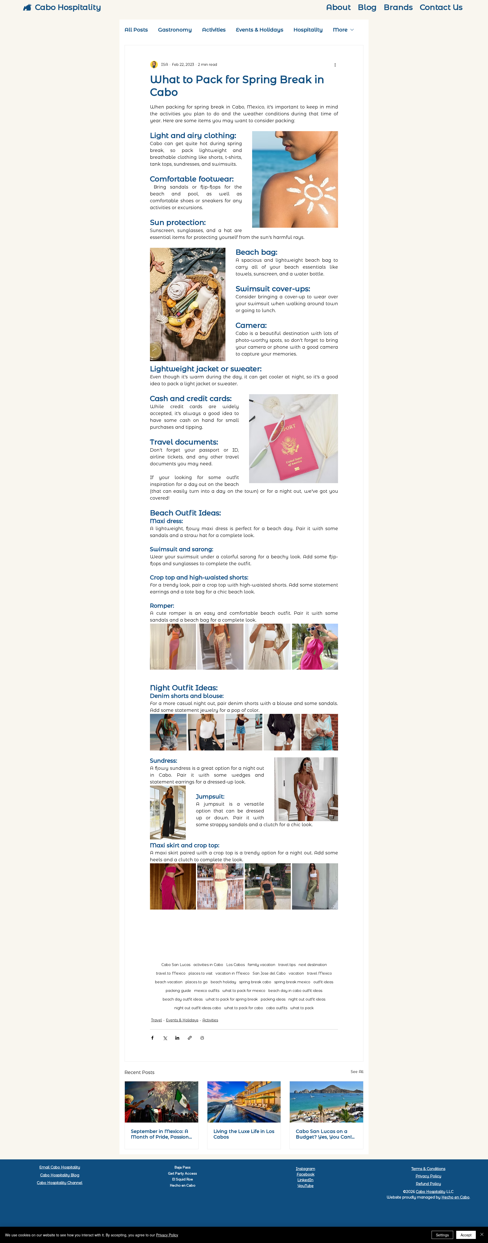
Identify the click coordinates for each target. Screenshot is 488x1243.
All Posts (136, 30)
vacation (296, 973)
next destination (313, 965)
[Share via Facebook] (152, 1037)
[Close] (482, 1235)
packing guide (178, 991)
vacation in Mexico (233, 973)
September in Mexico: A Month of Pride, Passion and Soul (160, 1134)
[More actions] (335, 65)
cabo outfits (276, 1008)
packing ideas (273, 999)
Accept (466, 1234)
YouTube (305, 1186)
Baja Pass (182, 1167)
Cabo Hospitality (68, 7)
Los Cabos (235, 965)
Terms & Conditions (428, 1169)
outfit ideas (323, 982)
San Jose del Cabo (269, 973)
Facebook (305, 1174)
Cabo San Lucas (175, 965)
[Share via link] (189, 1037)
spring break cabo (255, 982)
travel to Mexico (171, 973)
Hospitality (308, 30)
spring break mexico (292, 982)
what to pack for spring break (232, 999)
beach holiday (223, 982)
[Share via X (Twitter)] (164, 1037)
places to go (197, 982)
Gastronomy (175, 30)
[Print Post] (202, 1037)
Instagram (305, 1169)
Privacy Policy (428, 1176)
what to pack (302, 1008)
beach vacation (168, 982)
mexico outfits (206, 991)
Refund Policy (428, 1183)
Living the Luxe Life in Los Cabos (244, 1134)
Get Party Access (182, 1173)
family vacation (261, 965)
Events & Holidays (259, 30)
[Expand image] (173, 647)
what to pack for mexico (243, 991)
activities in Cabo (208, 965)
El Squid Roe (182, 1179)
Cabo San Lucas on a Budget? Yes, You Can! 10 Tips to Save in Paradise (324, 1134)
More (340, 30)
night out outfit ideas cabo (197, 1008)
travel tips (287, 965)
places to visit (200, 973)
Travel (156, 1020)
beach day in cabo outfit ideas (295, 991)
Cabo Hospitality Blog (59, 1175)
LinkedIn (305, 1180)
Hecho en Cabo (182, 1185)
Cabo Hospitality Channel (59, 1182)
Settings (442, 1234)
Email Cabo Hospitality (59, 1167)
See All (357, 1071)
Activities (214, 30)
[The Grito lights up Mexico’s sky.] (161, 1102)
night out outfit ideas (306, 999)
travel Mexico (319, 973)
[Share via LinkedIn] (177, 1037)
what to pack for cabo (243, 1008)
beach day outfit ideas (183, 999)
